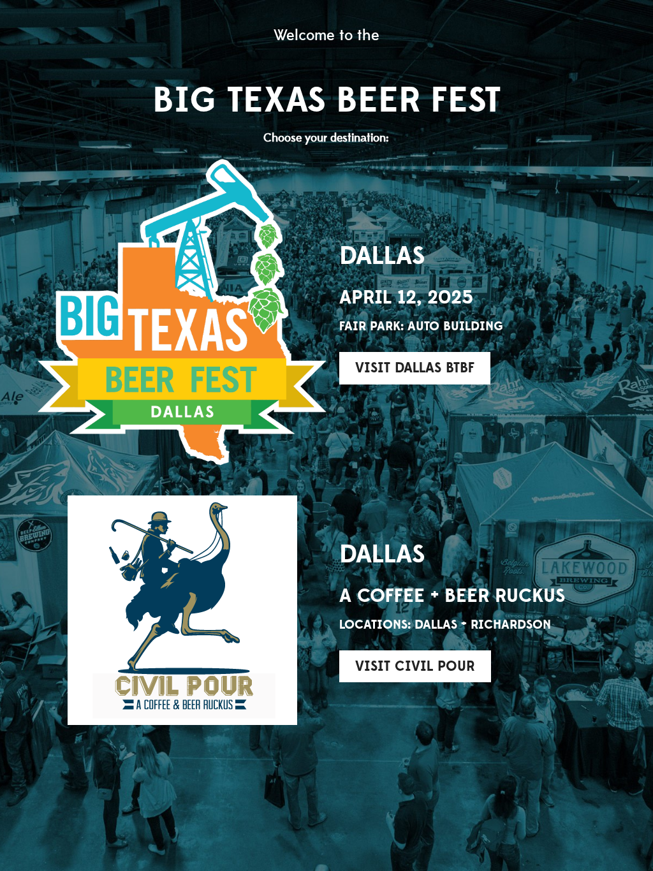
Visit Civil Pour (415, 666)
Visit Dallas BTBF (414, 368)
